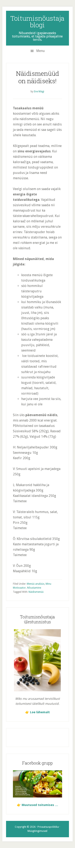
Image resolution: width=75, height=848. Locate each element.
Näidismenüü (36, 591)
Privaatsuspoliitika (48, 826)
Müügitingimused (37, 831)
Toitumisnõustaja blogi (37, 21)
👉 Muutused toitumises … (37, 805)
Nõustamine (34, 587)
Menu (40, 51)
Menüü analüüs (35, 583)
